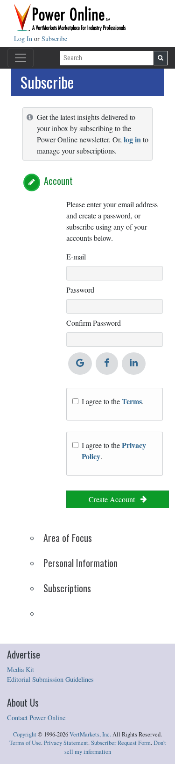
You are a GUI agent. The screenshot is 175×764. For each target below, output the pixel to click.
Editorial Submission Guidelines (50, 679)
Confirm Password (93, 323)
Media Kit (20, 669)
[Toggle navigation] (20, 58)
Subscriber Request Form (121, 743)
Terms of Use (25, 743)
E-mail (76, 256)
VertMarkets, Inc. (90, 734)
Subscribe (54, 38)
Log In (24, 38)
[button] (31, 182)
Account (58, 181)
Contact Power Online (36, 717)
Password (80, 289)
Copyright (24, 734)
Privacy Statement (66, 743)
